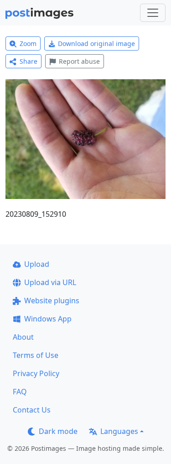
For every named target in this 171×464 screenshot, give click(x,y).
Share (28, 61)
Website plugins (51, 301)
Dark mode (58, 431)
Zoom (28, 43)
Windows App (48, 319)
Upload (36, 264)
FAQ (20, 392)
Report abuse (79, 61)
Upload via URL (50, 282)
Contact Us (32, 410)
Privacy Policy (36, 373)
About (23, 337)
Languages (119, 431)
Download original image (96, 43)
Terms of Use (35, 355)
